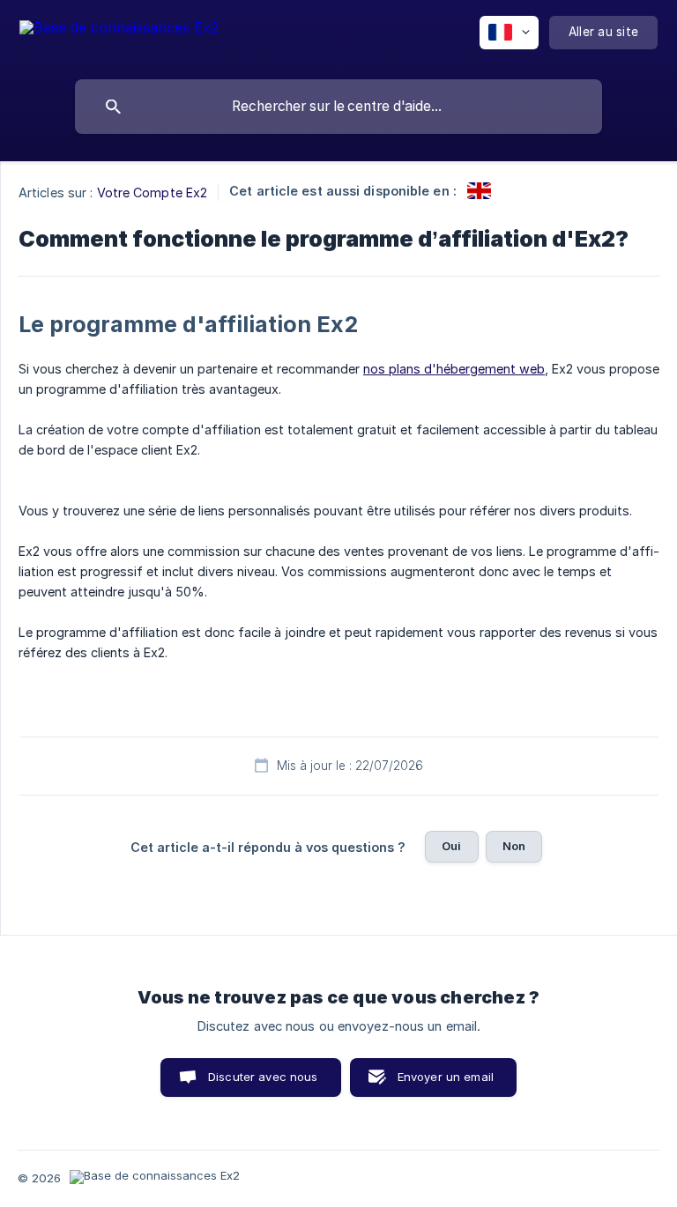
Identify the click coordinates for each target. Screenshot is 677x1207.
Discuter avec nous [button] (263, 1077)
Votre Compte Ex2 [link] (152, 192)
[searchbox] (338, 106)
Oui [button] (451, 846)
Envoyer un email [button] (446, 1077)
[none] (119, 36)
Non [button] (513, 846)
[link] (479, 190)
